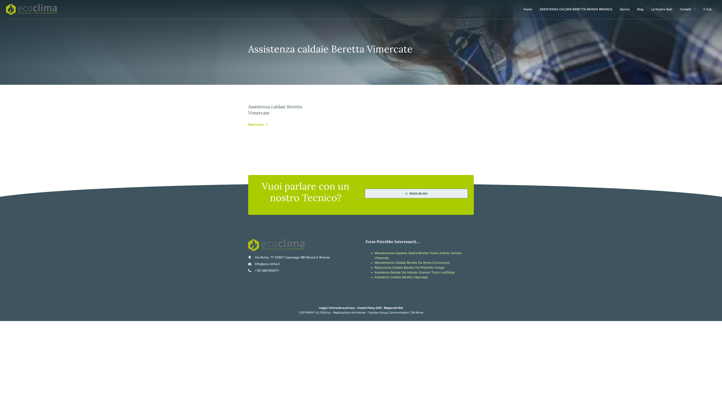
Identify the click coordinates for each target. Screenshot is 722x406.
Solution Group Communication (388, 312)
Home (527, 9)
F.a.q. (708, 9)
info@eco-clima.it (267, 264)
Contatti (685, 9)
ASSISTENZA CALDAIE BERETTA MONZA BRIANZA (576, 9)
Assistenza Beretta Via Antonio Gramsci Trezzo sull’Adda (415, 272)
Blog (640, 9)
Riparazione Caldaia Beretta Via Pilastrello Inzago (409, 267)
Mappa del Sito (393, 307)
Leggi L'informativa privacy (337, 307)
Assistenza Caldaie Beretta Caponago (401, 277)
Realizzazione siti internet (349, 312)
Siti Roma (417, 312)
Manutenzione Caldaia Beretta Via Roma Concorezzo (412, 262)
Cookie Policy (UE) (369, 307)
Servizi (625, 9)
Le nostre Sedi (661, 9)
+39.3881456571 (267, 270)
